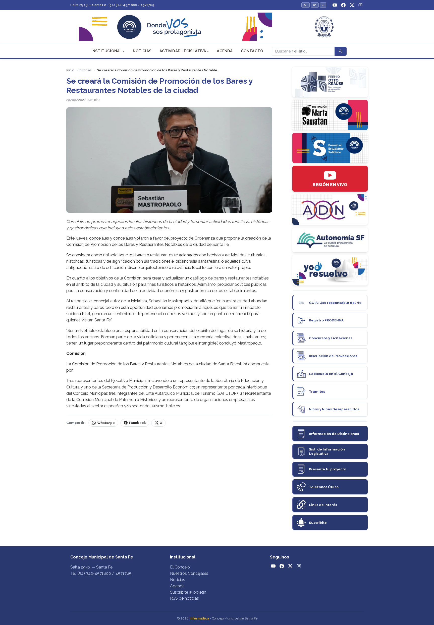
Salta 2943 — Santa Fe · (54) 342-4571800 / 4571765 (112, 5)
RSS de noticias (184, 598)
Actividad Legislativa (182, 51)
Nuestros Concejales (189, 573)
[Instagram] (360, 5)
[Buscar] (341, 51)
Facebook (137, 423)
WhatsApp (106, 423)
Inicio (70, 70)
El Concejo (180, 567)
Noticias (142, 51)
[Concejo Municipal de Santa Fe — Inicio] (217, 27)
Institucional (106, 51)
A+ (314, 5)
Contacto (252, 51)
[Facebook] (343, 5)
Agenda (225, 51)
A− (305, 5)
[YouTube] (335, 5)
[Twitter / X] (352, 5)
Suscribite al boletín (188, 592)
